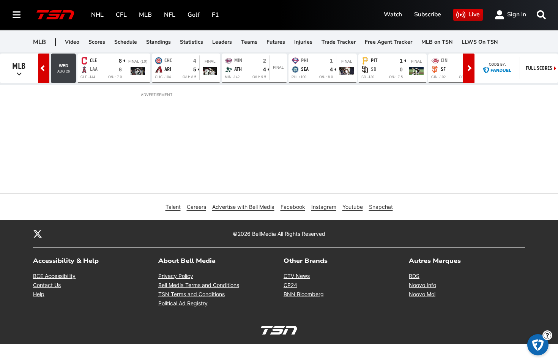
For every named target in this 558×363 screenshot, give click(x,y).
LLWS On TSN (480, 42)
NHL (97, 15)
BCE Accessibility (54, 276)
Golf (194, 15)
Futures (275, 42)
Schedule (125, 42)
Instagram (323, 207)
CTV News (297, 276)
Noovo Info (422, 285)
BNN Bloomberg (304, 294)
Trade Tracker (339, 42)
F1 (215, 15)
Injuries (303, 42)
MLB (145, 15)
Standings (158, 42)
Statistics (191, 42)
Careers (196, 207)
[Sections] (16, 14)
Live (474, 14)
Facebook (293, 207)
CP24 (290, 285)
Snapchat (381, 207)
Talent (173, 207)
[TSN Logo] (55, 15)
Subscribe (427, 14)
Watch (393, 14)
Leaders (222, 42)
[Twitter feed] (37, 233)
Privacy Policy (175, 276)
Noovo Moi (422, 294)
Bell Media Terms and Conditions (198, 285)
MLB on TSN (436, 42)
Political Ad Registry (183, 303)
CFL (121, 15)
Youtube (352, 207)
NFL (169, 15)
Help (38, 294)
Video (72, 42)
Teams (249, 42)
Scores (96, 42)
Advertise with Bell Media (243, 207)
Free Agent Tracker (388, 42)
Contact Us (47, 285)
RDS (414, 276)
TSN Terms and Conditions (191, 294)
